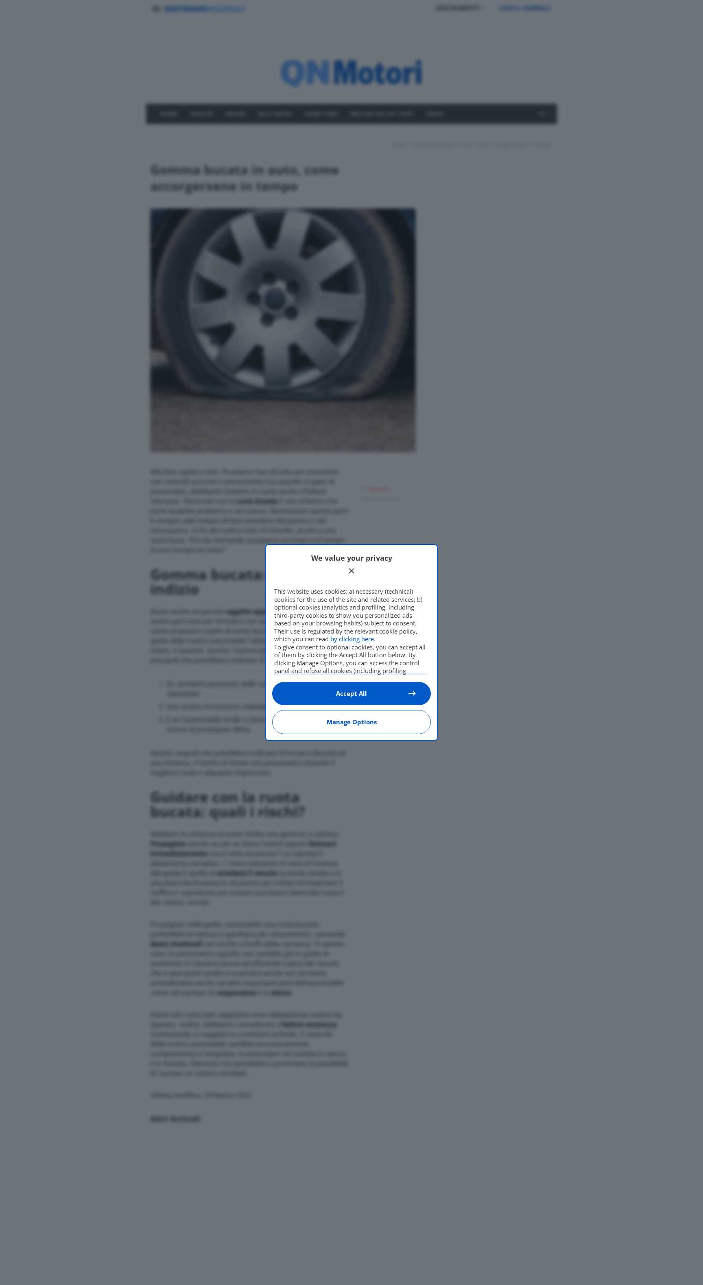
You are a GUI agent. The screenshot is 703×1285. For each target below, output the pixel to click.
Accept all (351, 693)
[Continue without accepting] (351, 571)
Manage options (352, 722)
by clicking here (352, 639)
